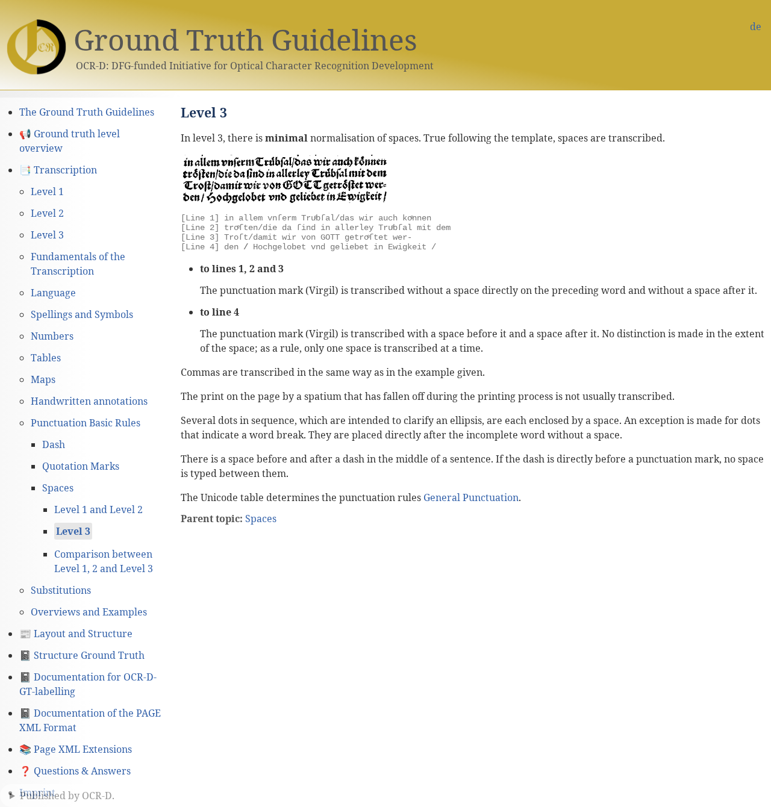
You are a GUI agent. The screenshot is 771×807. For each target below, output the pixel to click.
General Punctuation (471, 497)
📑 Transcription (58, 169)
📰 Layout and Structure (76, 633)
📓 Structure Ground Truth (82, 655)
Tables (46, 357)
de (755, 26)
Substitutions (61, 590)
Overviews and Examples (89, 611)
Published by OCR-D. (67, 795)
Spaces (57, 487)
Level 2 (47, 213)
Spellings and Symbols (82, 314)
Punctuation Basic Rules (85, 422)
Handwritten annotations (89, 401)
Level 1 (47, 191)
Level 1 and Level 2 (98, 509)
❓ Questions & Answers (75, 770)
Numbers (52, 336)
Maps (43, 379)
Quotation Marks (80, 466)
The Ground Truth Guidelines (86, 112)
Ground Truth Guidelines (245, 39)
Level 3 (47, 234)
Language (53, 292)
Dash (53, 444)
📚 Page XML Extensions (75, 749)
